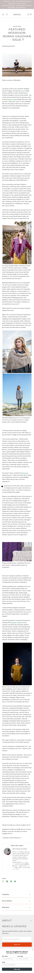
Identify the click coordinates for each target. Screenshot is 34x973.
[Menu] (3, 14)
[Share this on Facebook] (7, 881)
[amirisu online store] (17, 14)
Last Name (20, 956)
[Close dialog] (32, 950)
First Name (5, 956)
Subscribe (17, 969)
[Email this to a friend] (15, 881)
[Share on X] (3, 881)
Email (3, 962)
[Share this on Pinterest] (11, 881)
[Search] (7, 14)
